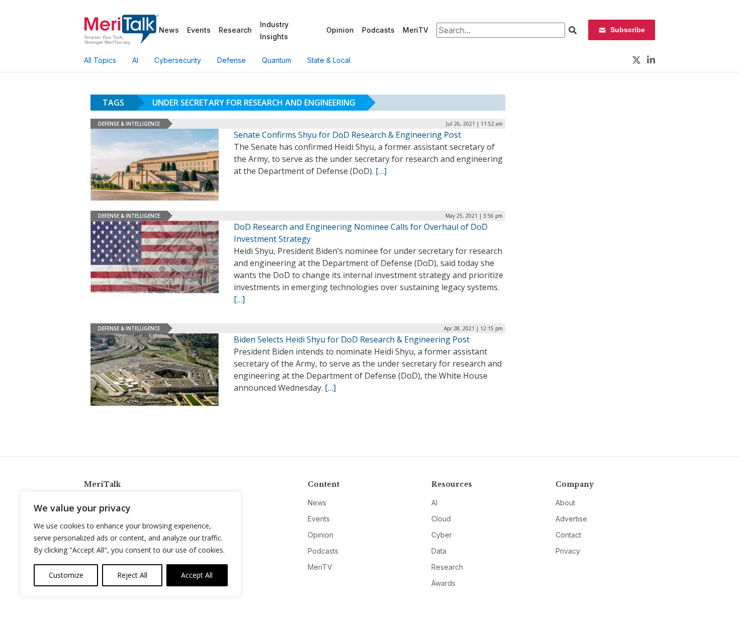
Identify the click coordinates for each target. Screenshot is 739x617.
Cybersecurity (177, 60)
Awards (443, 583)
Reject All (132, 575)
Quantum (276, 60)
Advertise (571, 518)
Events (199, 30)
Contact (568, 535)
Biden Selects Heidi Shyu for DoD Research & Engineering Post (352, 339)
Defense (231, 60)
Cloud (441, 518)
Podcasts (378, 30)
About (565, 502)
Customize (66, 575)
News (169, 30)
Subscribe (627, 30)
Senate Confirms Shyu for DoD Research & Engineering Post (347, 134)
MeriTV (415, 30)
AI (135, 60)
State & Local (328, 60)
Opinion (340, 30)
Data (438, 551)
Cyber (441, 535)
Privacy (568, 551)
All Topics (100, 60)
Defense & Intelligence (129, 123)
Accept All (197, 575)
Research (235, 30)
